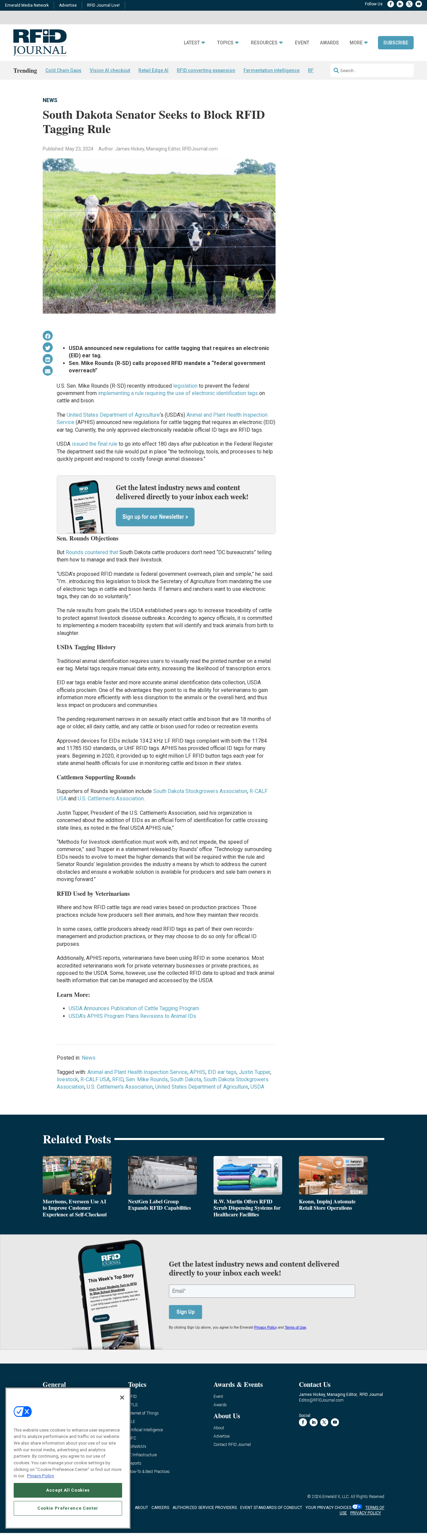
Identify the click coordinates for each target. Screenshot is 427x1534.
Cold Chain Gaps (63, 70)
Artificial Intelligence (145, 1430)
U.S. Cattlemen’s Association (111, 798)
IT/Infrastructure (142, 1455)
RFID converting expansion (206, 70)
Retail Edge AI (153, 70)
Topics (225, 42)
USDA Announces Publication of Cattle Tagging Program (134, 1008)
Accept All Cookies (68, 1489)
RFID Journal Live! (103, 5)
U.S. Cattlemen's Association (120, 1087)
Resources (264, 42)
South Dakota (185, 1079)
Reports (134, 1463)
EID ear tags (222, 1072)
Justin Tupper (254, 1072)
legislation (185, 386)
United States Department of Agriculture (113, 415)
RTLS (132, 1405)
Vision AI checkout (110, 70)
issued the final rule (94, 444)
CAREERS (160, 1507)
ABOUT (141, 1507)
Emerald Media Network (27, 5)
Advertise (68, 5)
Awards (329, 42)
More (356, 42)
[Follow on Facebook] (390, 4)
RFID (117, 1079)
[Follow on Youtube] (418, 4)
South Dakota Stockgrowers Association (200, 791)
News (50, 100)
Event (302, 42)
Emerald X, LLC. (336, 1496)
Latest (192, 42)
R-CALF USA (95, 1079)
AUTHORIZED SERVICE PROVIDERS (204, 1507)
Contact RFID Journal (232, 1445)
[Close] (122, 1397)
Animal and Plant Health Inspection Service (137, 1072)
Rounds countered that (92, 552)
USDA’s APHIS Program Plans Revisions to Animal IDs (132, 1016)
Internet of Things (143, 1413)
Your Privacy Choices (328, 1507)
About (219, 1428)
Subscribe (395, 42)
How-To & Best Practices (149, 1472)
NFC (132, 1438)
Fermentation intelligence (272, 70)
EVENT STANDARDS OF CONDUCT (271, 1507)
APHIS (197, 1072)
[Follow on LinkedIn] (400, 4)
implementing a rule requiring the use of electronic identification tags (178, 393)
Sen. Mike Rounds (147, 1079)
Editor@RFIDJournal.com (321, 1400)
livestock (67, 1079)
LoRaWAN (137, 1447)
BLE (131, 1422)
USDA (257, 1087)
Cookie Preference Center (67, 1507)
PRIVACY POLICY (365, 1513)
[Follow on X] (409, 4)
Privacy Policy (40, 1475)
